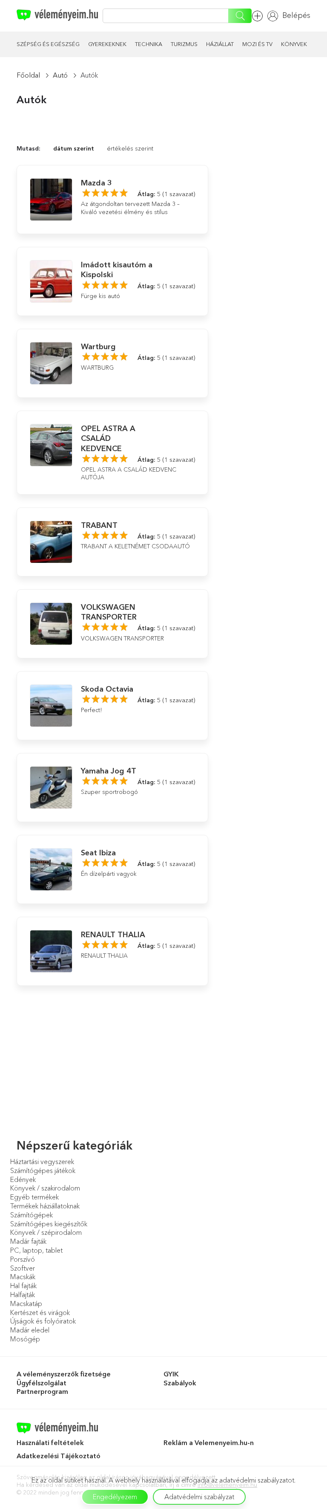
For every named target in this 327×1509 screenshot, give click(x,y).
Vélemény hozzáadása (259, 16)
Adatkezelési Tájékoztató (59, 1455)
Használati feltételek (50, 1442)
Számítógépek (31, 1215)
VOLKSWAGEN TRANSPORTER (109, 612)
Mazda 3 (96, 183)
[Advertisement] (265, 174)
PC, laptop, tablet (36, 1250)
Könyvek (294, 44)
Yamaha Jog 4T (108, 771)
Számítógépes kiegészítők (48, 1223)
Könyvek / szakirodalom (45, 1188)
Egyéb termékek (34, 1197)
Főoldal (28, 75)
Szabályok (180, 1383)
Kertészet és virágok (40, 1312)
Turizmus (184, 44)
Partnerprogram (42, 1391)
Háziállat (220, 44)
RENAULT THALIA (113, 934)
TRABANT (99, 525)
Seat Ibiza (98, 852)
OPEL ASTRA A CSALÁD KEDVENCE (108, 438)
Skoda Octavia (107, 689)
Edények (23, 1179)
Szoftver (22, 1268)
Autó (60, 75)
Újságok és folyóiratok (43, 1321)
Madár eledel (29, 1330)
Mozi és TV (257, 44)
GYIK (171, 1374)
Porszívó (22, 1259)
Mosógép (25, 1339)
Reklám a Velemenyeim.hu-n (209, 1442)
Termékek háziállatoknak (45, 1206)
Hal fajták (23, 1285)
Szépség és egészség (48, 44)
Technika (148, 44)
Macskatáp (26, 1303)
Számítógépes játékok (42, 1170)
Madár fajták (28, 1241)
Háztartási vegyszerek (42, 1161)
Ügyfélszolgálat (41, 1383)
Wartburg (98, 346)
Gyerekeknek (107, 44)
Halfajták (22, 1294)
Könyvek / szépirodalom (46, 1232)
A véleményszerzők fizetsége (64, 1374)
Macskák (22, 1276)
